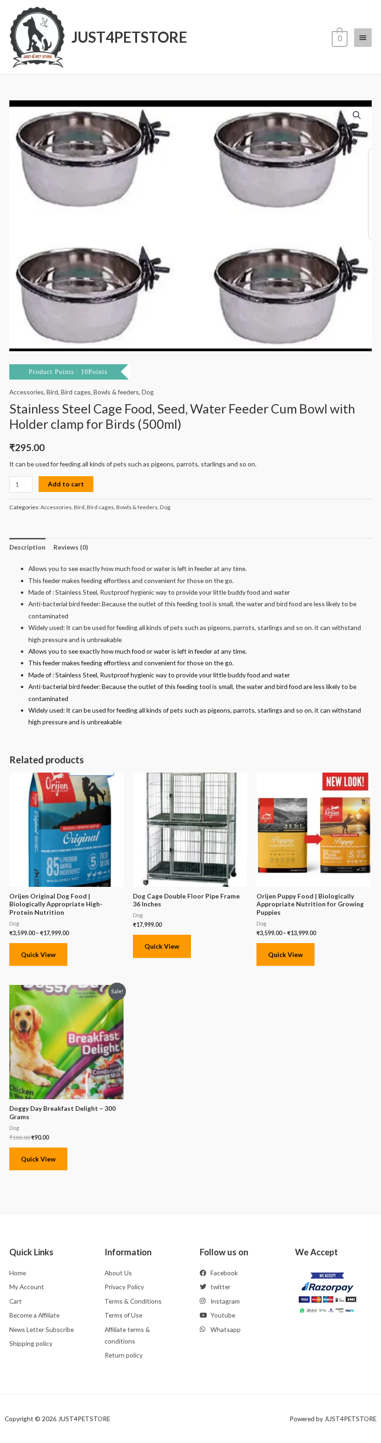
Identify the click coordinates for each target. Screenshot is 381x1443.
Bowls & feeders (116, 392)
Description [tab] (27, 547)
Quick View (38, 954)
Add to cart (66, 484)
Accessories (26, 392)
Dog (148, 392)
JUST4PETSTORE (129, 37)
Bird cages (76, 392)
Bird (52, 392)
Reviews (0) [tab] (70, 547)
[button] (356, 115)
